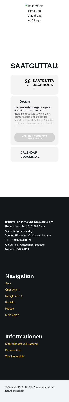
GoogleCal (30, 156)
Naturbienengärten (14, 391)
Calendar (29, 152)
